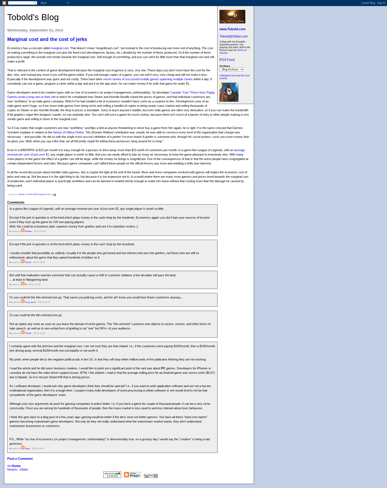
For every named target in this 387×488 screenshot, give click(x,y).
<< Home (14, 466)
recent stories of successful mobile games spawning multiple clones (147, 79)
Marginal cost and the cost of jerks (47, 39)
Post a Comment (20, 458)
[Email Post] (53, 194)
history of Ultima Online (68, 132)
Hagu (27, 448)
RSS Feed (227, 59)
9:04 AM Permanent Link (39, 194)
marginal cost (60, 48)
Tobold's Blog (33, 17)
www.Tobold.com (233, 29)
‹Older (23, 469)
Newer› (12, 469)
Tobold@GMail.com (234, 36)
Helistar (28, 231)
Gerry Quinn (30, 302)
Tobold (21, 194)
